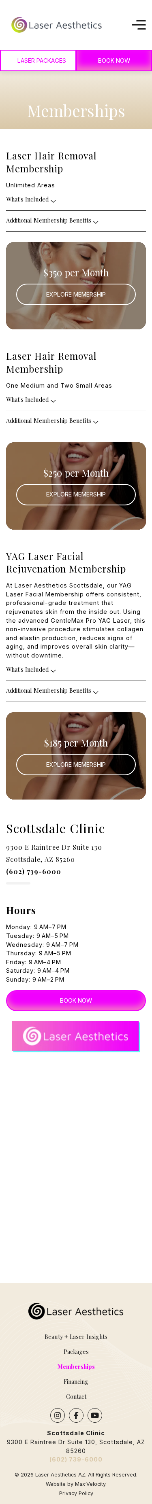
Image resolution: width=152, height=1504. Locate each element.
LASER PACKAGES (41, 60)
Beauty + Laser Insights (76, 1336)
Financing (76, 1381)
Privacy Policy (76, 1493)
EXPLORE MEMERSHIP (76, 294)
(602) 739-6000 (76, 1459)
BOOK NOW (76, 1000)
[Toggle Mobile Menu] (139, 25)
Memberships (76, 1366)
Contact (76, 1396)
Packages (76, 1351)
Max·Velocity (90, 1484)
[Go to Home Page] (56, 25)
